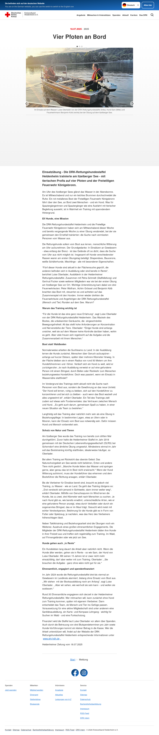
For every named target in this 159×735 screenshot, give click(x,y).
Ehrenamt (34, 694)
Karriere (133, 15)
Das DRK (143, 15)
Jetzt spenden (11, 690)
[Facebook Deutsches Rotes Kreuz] (75, 672)
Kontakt (83, 690)
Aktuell (125, 15)
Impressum (84, 708)
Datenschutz (85, 699)
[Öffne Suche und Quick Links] (152, 15)
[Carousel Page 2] (79, 46)
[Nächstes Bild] (132, 103)
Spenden (116, 15)
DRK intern (84, 718)
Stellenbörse (35, 699)
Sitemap (83, 694)
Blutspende (34, 704)
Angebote (81, 15)
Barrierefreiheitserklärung (90, 704)
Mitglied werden (36, 690)
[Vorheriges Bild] (26, 103)
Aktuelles (59, 694)
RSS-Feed (84, 713)
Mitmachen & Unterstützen (99, 15)
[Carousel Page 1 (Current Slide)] (77, 46)
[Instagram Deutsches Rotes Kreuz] (84, 672)
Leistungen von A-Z (63, 699)
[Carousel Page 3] (81, 46)
